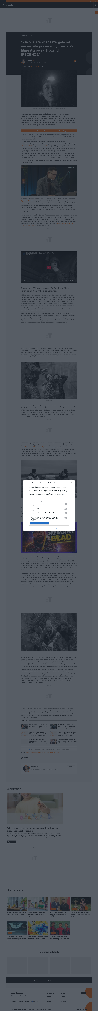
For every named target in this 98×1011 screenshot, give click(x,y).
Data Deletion (41, 528)
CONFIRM (39, 523)
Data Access (49, 528)
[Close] (72, 483)
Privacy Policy (56, 528)
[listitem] (49, 501)
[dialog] (49, 505)
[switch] (65, 504)
